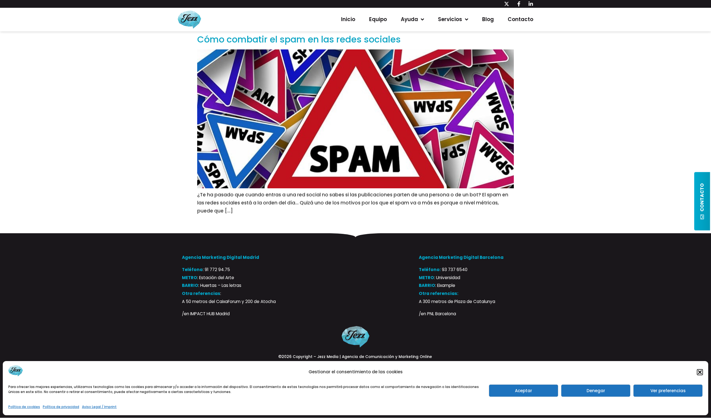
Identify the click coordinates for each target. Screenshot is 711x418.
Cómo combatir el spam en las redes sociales (299, 39)
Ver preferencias (668, 391)
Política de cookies (24, 406)
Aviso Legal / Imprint (99, 406)
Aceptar (523, 391)
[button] (700, 372)
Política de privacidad (61, 406)
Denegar (596, 391)
